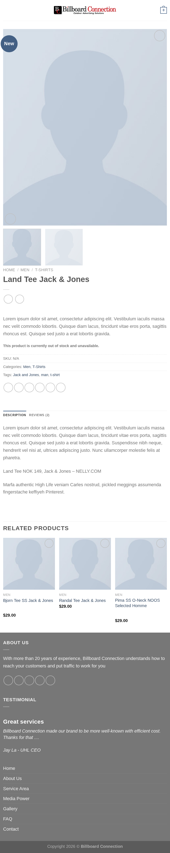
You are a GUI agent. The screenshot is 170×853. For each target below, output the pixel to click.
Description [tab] (14, 415)
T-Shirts (44, 270)
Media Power (16, 798)
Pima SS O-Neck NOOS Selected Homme (137, 603)
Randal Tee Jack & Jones (82, 600)
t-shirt (55, 375)
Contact (11, 829)
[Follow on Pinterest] (50, 680)
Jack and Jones (26, 375)
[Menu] (6, 10)
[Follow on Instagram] (19, 680)
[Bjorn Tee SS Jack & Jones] (29, 564)
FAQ (7, 818)
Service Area (16, 788)
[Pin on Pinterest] (50, 387)
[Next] (158, 127)
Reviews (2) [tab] (39, 415)
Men (25, 270)
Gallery (10, 808)
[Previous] (11, 127)
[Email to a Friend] (40, 387)
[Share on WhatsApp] (8, 387)
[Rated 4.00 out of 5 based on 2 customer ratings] (85, 310)
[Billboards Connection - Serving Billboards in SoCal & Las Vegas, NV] (85, 10)
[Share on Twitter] (29, 387)
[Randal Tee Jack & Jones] (85, 564)
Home (9, 270)
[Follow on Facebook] (8, 680)
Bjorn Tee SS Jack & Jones (28, 600)
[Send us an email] (40, 680)
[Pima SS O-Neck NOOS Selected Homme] (141, 564)
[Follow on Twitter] (29, 680)
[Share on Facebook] (19, 387)
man (44, 375)
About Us (12, 778)
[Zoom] (10, 219)
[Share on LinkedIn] (61, 387)
